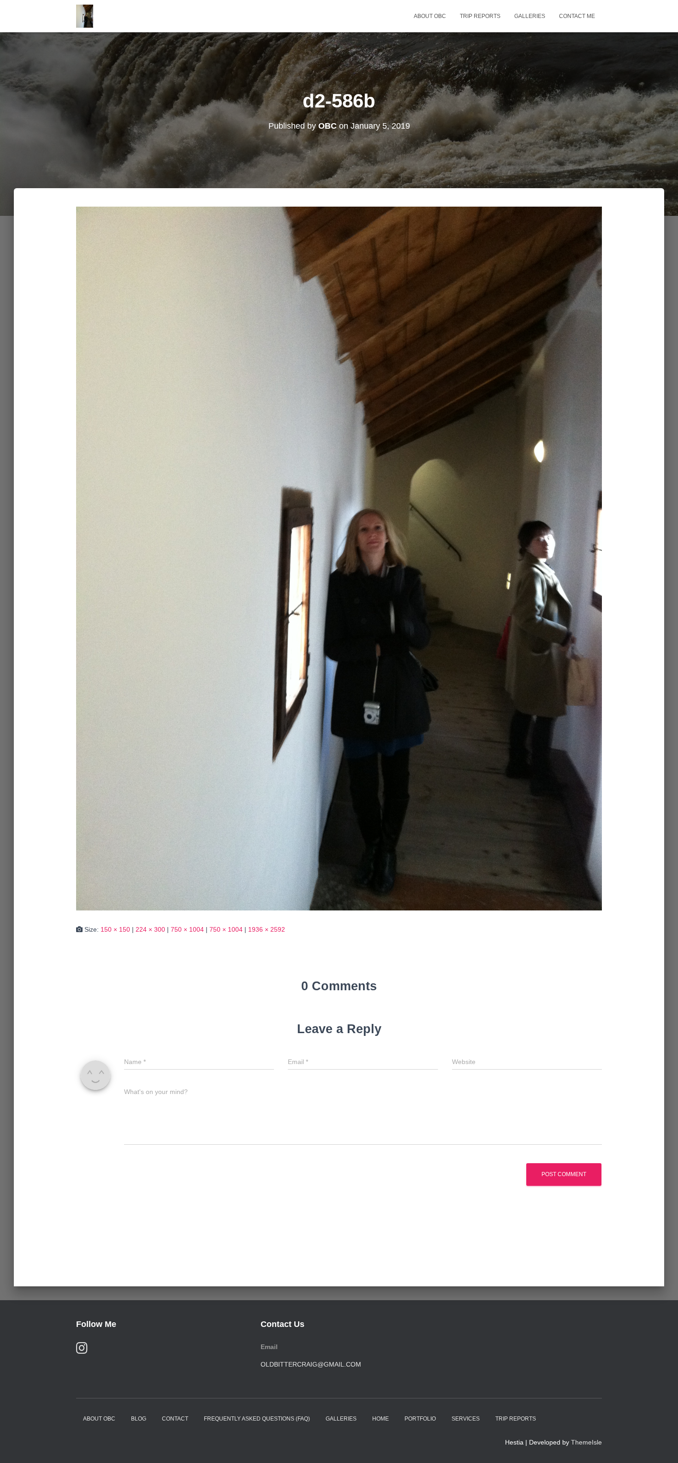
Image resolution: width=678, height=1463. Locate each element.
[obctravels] (84, 16)
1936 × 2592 (266, 929)
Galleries (529, 16)
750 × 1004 (187, 929)
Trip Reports (480, 16)
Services (466, 1418)
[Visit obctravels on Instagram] (82, 1350)
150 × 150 (115, 929)
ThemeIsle (586, 1442)
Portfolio (420, 1418)
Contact (175, 1418)
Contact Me (577, 16)
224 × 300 (150, 929)
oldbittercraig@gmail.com (311, 1364)
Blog (138, 1418)
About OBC (430, 16)
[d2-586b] (339, 558)
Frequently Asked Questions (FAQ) (257, 1418)
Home (380, 1418)
